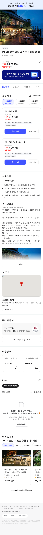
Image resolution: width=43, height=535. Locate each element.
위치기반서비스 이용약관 (17, 506)
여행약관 (19, 508)
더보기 (21, 264)
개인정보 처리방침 (33, 506)
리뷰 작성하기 (21, 424)
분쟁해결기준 (29, 508)
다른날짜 (35, 95)
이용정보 (27, 87)
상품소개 (16, 87)
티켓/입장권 (8, 445)
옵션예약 (5, 87)
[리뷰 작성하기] (39, 380)
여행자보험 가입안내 (8, 508)
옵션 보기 (15, 131)
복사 (39, 303)
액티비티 (26, 445)
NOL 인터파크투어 (10, 386)
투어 (18, 445)
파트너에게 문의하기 (22, 340)
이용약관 (4, 506)
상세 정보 (32, 131)
